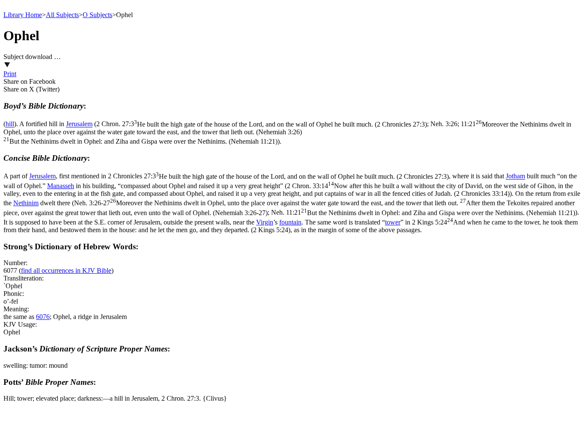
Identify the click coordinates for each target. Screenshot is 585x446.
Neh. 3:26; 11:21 (287, 133)
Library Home (22, 14)
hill (10, 124)
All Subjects (62, 14)
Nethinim (26, 203)
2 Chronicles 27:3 (278, 176)
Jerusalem (79, 124)
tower (392, 222)
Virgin (264, 222)
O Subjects (97, 14)
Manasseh (60, 185)
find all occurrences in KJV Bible (66, 270)
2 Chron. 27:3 (261, 124)
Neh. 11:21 (423, 212)
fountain (290, 222)
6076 (43, 316)
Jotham (515, 176)
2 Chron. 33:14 (288, 189)
